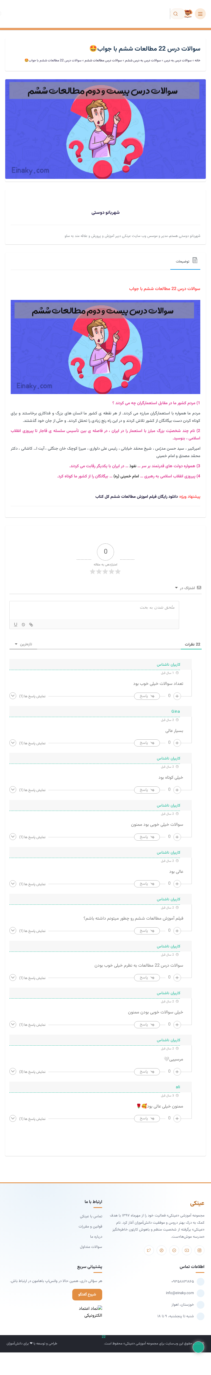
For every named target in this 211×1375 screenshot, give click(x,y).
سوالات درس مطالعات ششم (103, 60)
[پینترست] (161, 1250)
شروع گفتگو (87, 1294)
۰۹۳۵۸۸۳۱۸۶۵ (182, 1281)
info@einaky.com (180, 1293)
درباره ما (96, 1237)
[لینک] (31, 624)
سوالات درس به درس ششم (143, 60)
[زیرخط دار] (16, 624)
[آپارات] (174, 1250)
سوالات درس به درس (177, 60)
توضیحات (182, 261)
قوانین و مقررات (90, 1226)
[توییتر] (149, 1250)
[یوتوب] (187, 1250)
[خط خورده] (23, 624)
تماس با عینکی (91, 1216)
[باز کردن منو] (200, 13)
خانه (197, 60)
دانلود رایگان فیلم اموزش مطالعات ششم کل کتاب (137, 497)
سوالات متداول (91, 1247)
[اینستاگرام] (199, 1250)
